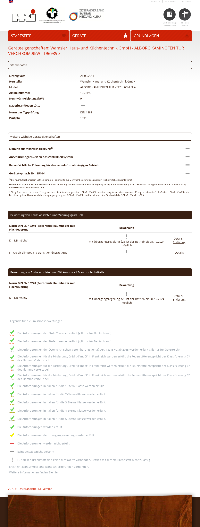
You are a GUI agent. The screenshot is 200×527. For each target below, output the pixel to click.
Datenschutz (170, 1)
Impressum (154, 1)
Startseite (21, 35)
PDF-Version (44, 489)
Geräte (79, 35)
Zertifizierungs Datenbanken (170, 24)
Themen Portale (185, 24)
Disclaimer (186, 1)
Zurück (12, 489)
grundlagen (146, 35)
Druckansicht (27, 489)
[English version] (11, 2)
